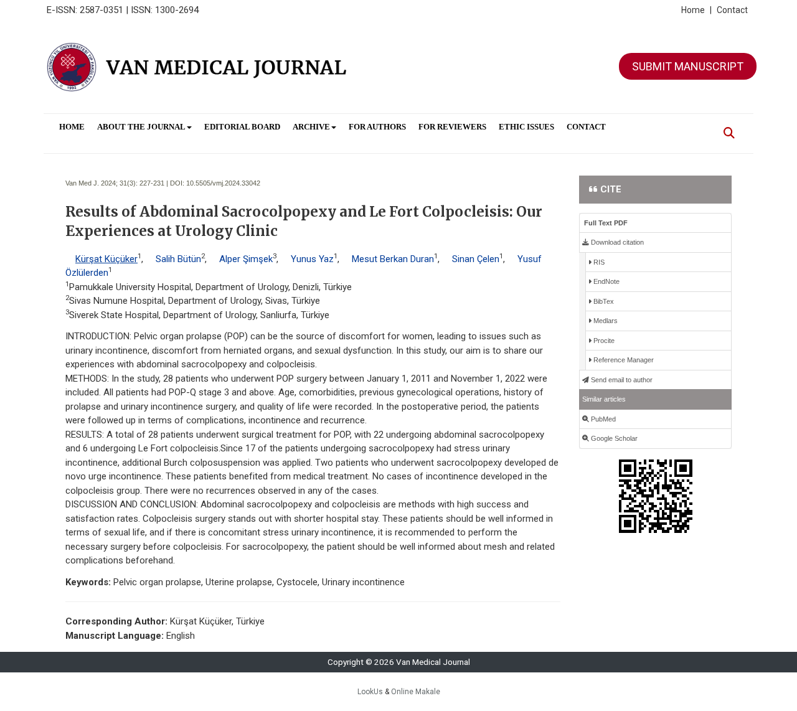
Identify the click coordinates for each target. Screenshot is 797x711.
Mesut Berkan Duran (393, 259)
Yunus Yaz (312, 259)
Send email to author (621, 380)
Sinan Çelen (475, 259)
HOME (72, 126)
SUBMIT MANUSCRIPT (687, 66)
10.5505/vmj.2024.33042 (223, 183)
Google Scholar (613, 438)
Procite (603, 340)
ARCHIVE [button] (311, 126)
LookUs (370, 691)
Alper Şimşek (246, 259)
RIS (598, 262)
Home (696, 10)
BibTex (603, 301)
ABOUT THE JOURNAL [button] (141, 126)
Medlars (605, 320)
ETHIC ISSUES (526, 126)
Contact (732, 10)
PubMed (602, 419)
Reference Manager (623, 360)
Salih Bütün (178, 259)
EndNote (606, 281)
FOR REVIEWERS (452, 126)
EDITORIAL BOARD (242, 126)
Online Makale (415, 691)
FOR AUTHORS (377, 126)
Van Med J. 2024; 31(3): (101, 183)
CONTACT (586, 126)
